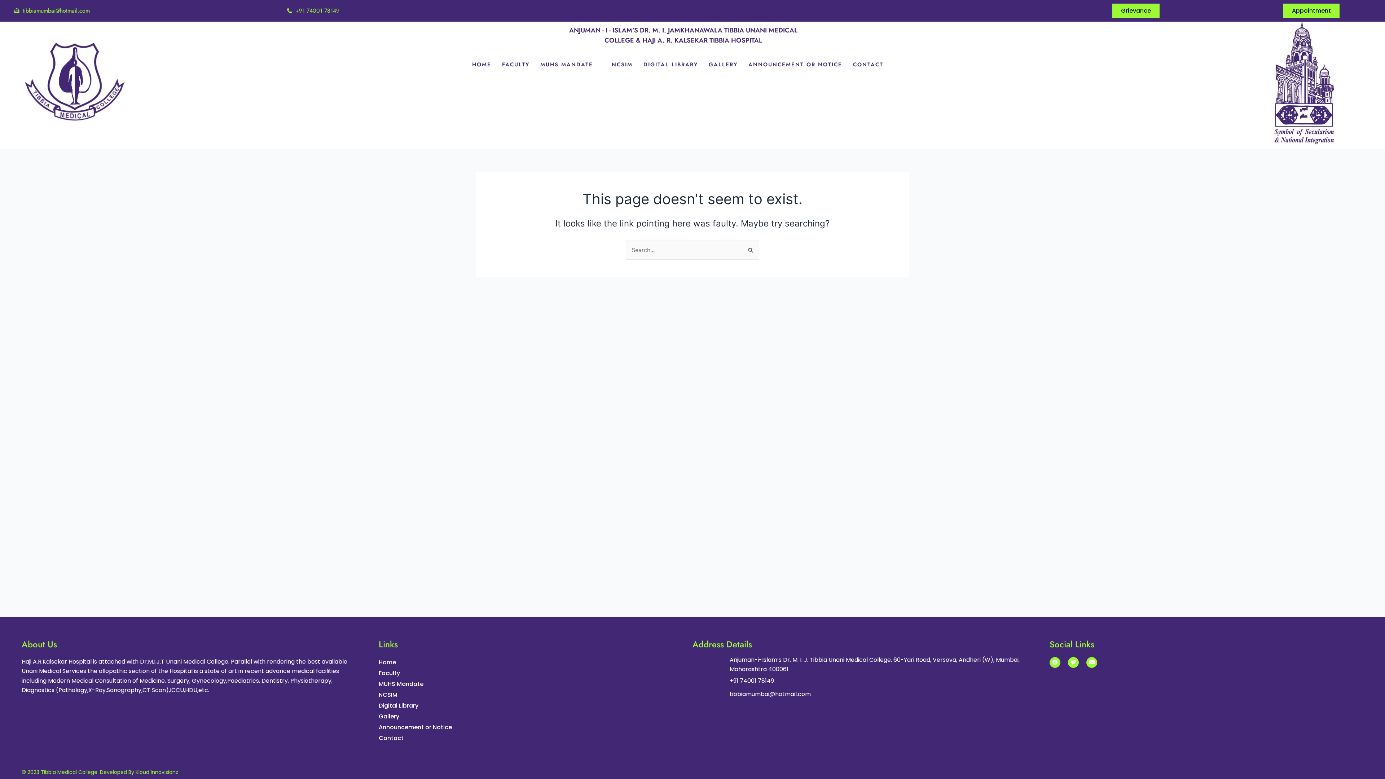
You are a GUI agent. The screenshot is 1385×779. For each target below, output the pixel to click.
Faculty (515, 65)
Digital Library (670, 65)
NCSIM (622, 65)
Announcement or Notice (795, 65)
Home (481, 65)
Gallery (723, 65)
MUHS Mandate (566, 65)
